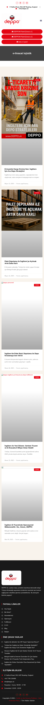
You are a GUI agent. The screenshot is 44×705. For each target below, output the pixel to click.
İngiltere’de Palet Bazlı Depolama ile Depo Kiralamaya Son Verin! (22, 355)
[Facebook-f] (17, 3)
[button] (40, 20)
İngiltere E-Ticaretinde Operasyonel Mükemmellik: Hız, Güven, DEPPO (19, 526)
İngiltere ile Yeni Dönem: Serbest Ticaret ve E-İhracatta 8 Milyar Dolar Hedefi (21, 447)
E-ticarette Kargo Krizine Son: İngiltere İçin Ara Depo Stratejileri (20, 170)
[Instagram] (23, 3)
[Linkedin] (20, 3)
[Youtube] (27, 3)
